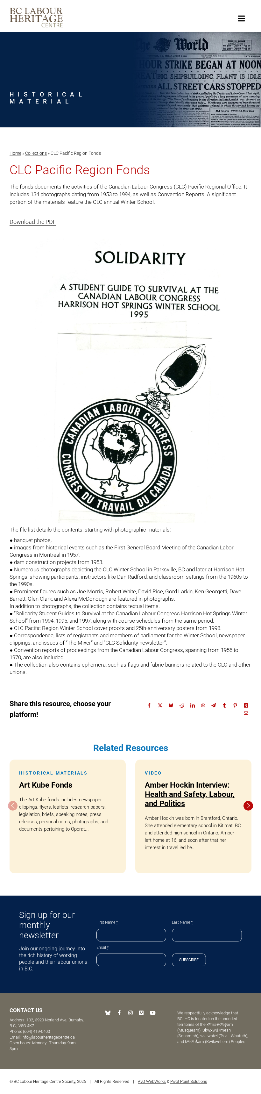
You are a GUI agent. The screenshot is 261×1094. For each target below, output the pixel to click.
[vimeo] (141, 1012)
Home (15, 153)
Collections (36, 153)
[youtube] (153, 1012)
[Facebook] (149, 705)
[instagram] (130, 1012)
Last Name (182, 922)
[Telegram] (213, 705)
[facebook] (119, 1012)
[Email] (246, 713)
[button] (248, 806)
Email (102, 947)
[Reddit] (181, 705)
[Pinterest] (235, 705)
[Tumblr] (224, 705)
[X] (160, 705)
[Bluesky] (171, 705)
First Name (107, 922)
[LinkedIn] (192, 705)
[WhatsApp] (203, 705)
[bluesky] (107, 1012)
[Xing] (246, 705)
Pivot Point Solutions (188, 1081)
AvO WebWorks (152, 1081)
